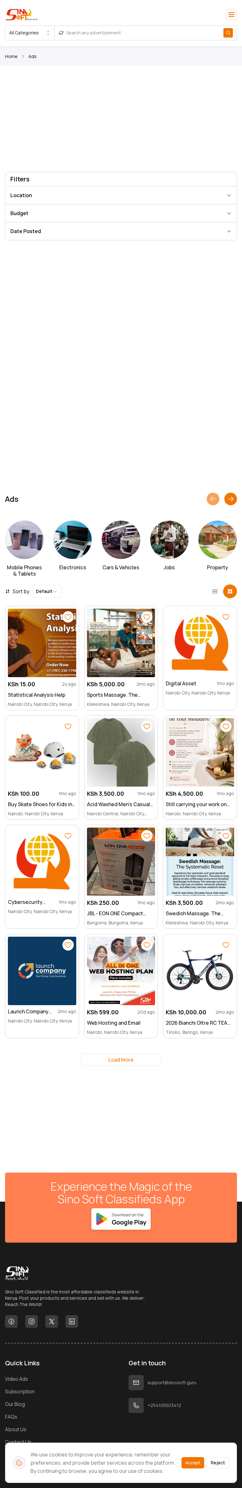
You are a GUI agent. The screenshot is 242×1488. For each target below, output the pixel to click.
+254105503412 (164, 1405)
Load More (121, 1059)
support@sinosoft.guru (171, 1382)
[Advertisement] (121, 120)
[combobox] (30, 32)
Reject (218, 1463)
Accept (192, 1463)
